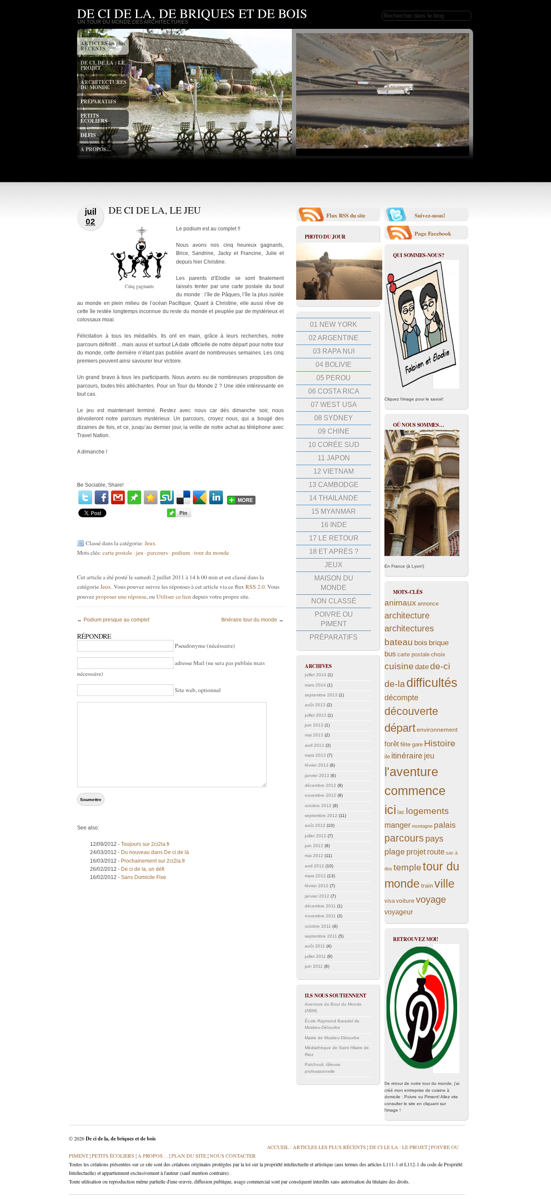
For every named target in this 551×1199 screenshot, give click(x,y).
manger (397, 825)
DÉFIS (88, 135)
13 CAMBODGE (334, 484)
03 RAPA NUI (334, 351)
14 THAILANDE (333, 498)
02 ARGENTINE (334, 338)
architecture (407, 615)
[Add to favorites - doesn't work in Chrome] (151, 497)
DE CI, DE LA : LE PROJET (102, 65)
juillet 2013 (315, 715)
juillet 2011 (315, 956)
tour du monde (211, 552)
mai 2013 (314, 735)
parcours (157, 552)
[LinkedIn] (216, 497)
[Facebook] (101, 497)
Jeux (150, 543)
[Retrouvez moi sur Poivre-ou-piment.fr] (421, 1008)
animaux (400, 602)
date (422, 667)
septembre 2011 (321, 936)
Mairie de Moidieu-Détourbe (332, 1037)
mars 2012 (315, 875)
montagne (422, 826)
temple (407, 867)
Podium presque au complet (116, 620)
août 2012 (315, 825)
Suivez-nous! (430, 215)
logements (427, 811)
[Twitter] (85, 497)
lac (401, 812)
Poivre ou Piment (334, 619)
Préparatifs (334, 637)
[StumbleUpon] (167, 497)
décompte (401, 697)
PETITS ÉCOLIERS (94, 118)
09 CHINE (334, 431)
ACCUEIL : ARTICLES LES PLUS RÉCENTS (316, 1146)
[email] (118, 497)
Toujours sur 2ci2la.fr (145, 844)
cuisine (399, 666)
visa (389, 901)
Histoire (439, 743)
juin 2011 (314, 966)
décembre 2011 (320, 906)
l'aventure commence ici (415, 790)
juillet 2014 (315, 674)
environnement (437, 729)
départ (399, 727)
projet (416, 852)
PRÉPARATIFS (98, 101)
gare (417, 745)
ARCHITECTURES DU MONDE (103, 84)
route (436, 852)
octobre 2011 (318, 926)
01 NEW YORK (333, 324)
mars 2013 (315, 755)
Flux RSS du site (345, 215)
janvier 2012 (317, 896)
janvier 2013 (317, 775)
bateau (398, 642)
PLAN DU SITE (188, 1155)
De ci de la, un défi (142, 869)
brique (439, 643)
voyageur (398, 912)
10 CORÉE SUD (333, 444)
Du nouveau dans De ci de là (155, 852)
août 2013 (315, 704)
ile (387, 757)
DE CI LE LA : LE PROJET (398, 1146)
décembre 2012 (320, 785)
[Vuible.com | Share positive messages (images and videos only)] (134, 503)
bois (420, 643)
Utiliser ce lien (174, 596)
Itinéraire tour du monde (249, 620)
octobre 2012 (318, 805)
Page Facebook (433, 233)
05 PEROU (333, 378)
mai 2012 (314, 855)
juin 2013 (314, 725)
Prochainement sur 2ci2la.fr (153, 861)
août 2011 (315, 946)
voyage (431, 899)
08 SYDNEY (333, 418)
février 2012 (316, 885)
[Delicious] (183, 497)
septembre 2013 (321, 695)
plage (394, 851)
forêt (391, 744)
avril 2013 (314, 745)
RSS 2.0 (255, 586)
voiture (405, 900)
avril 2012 (314, 866)
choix (438, 654)
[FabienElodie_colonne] (421, 324)
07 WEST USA (334, 404)
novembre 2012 (320, 795)
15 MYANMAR (333, 511)
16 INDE (334, 524)
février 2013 (316, 765)
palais (445, 824)
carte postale (117, 552)
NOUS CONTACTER (233, 1155)
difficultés (432, 682)
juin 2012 (314, 845)
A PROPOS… (95, 149)
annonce (428, 604)
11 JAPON (334, 458)
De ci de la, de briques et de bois (192, 13)
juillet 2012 (315, 835)
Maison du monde (333, 583)
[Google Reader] (200, 497)
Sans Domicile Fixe (143, 877)
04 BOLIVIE (334, 364)
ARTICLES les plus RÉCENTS (102, 46)
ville (444, 883)
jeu (139, 552)
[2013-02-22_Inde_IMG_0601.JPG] (339, 298)
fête (405, 744)
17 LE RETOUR (334, 538)
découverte (411, 711)
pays (434, 838)
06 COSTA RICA (333, 391)
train (427, 885)
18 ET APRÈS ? (334, 551)
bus (390, 654)
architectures (409, 628)
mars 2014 (315, 685)
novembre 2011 (320, 915)
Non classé (333, 601)
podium (181, 552)
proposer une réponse (121, 596)
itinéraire (407, 755)
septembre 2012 (321, 815)
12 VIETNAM (333, 471)
